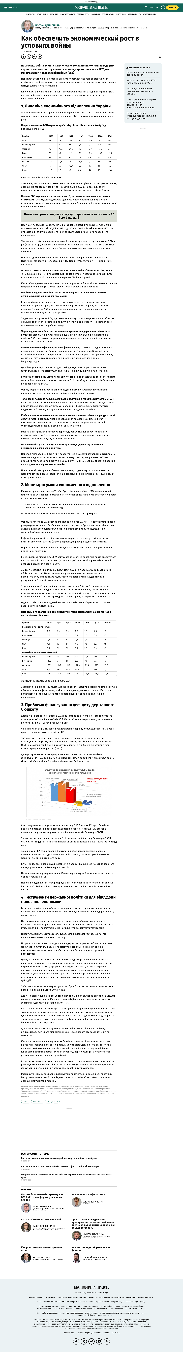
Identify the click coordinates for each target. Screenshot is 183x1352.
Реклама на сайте (36, 1297)
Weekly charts (134, 14)
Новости (30, 14)
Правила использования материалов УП (106, 1297)
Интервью (121, 14)
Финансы (95, 14)
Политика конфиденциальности (71, 1297)
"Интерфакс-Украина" (112, 1306)
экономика (37, 1102)
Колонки (54, 14)
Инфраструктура (67, 14)
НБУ (48, 1102)
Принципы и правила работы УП (140, 1297)
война (25, 1102)
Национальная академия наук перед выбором (142, 73)
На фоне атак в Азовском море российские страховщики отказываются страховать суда (66, 1176)
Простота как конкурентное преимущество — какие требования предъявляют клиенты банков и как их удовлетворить (93, 1223)
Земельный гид (150, 14)
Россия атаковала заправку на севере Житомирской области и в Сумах (59, 1158)
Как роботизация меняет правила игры (41, 1249)
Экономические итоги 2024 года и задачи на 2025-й (141, 82)
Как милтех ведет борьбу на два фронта (91, 1249)
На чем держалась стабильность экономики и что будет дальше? (141, 116)
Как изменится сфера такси (88, 1194)
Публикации (42, 14)
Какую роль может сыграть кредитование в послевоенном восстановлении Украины (141, 103)
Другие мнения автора (138, 67)
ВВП (56, 1102)
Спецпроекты (108, 14)
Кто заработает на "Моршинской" (41, 1219)
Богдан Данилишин (47, 25)
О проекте (50, 1297)
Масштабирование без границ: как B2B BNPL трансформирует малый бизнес (42, 1197)
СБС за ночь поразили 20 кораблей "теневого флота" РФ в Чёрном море (60, 1166)
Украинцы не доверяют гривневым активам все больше (139, 91)
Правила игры (83, 14)
